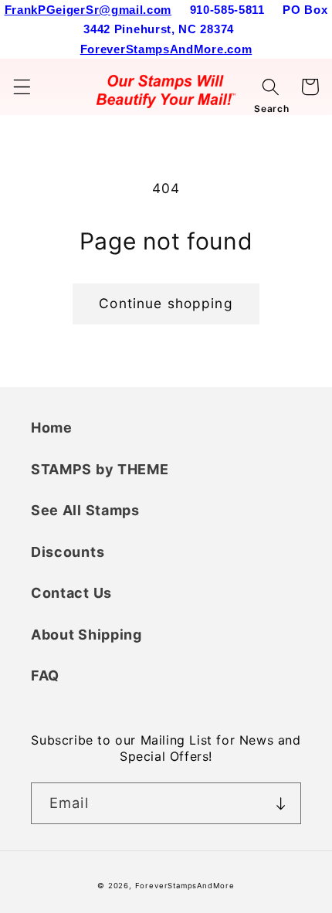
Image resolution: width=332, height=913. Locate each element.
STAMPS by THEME (99, 469)
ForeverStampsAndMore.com (166, 49)
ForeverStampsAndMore (185, 885)
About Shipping (86, 634)
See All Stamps (85, 510)
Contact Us (71, 593)
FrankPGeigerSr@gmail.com (88, 9)
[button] (22, 87)
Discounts (67, 552)
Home (52, 427)
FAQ (45, 675)
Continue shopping (166, 303)
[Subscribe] (280, 803)
